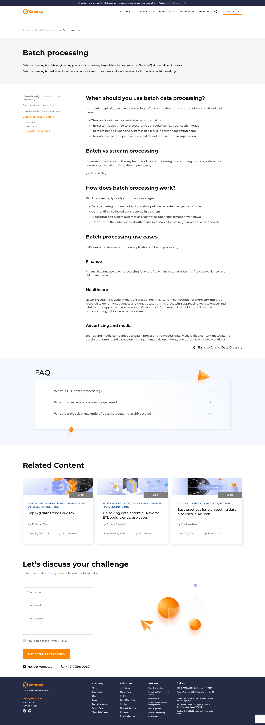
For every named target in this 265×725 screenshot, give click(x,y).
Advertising (125, 688)
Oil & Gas (123, 696)
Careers (95, 700)
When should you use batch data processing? (41, 98)
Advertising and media (38, 131)
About (26, 30)
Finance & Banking (128, 708)
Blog (94, 696)
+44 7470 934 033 (30, 706)
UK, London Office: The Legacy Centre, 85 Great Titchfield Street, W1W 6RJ (194, 706)
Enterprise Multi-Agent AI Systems (158, 693)
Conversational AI (155, 717)
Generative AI (153, 698)
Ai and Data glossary (46, 30)
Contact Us (233, 11)
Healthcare (32, 126)
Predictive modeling (156, 713)
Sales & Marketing (127, 700)
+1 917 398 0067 (78, 666)
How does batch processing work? (42, 111)
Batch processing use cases (38, 117)
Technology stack (99, 704)
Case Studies (97, 692)
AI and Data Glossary (100, 712)
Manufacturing (126, 692)
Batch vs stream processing (38, 105)
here (60, 573)
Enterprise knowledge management (157, 703)
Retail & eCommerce (128, 716)
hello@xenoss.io (40, 666)
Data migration (154, 709)
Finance (31, 122)
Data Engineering (155, 688)
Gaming (123, 704)
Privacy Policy (58, 640)
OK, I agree (176, 3)
